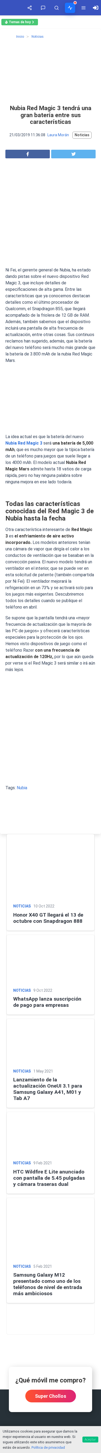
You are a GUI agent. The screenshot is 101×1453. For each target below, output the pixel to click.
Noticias (82, 135)
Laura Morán (58, 135)
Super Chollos (50, 1396)
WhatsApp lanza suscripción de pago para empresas (47, 1002)
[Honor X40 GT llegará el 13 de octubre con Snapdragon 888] (50, 867)
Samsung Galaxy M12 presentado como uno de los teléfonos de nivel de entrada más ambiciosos (47, 1284)
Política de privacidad (48, 1447)
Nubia (22, 787)
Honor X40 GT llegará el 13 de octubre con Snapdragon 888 (48, 918)
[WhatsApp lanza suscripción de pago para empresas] (50, 959)
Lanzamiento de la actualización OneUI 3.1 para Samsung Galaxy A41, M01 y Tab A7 (47, 1089)
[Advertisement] (50, 214)
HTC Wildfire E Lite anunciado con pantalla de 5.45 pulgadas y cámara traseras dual (49, 1178)
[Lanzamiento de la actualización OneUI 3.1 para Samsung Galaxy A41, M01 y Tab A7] (50, 1042)
